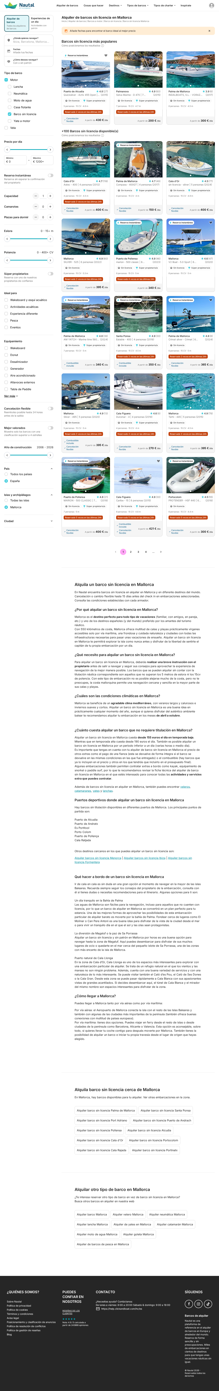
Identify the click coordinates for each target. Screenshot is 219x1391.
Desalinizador (19, 361)
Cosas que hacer (94, 5)
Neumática (20, 93)
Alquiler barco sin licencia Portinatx (155, 1150)
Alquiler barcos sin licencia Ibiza (144, 858)
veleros (185, 786)
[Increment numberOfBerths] (50, 217)
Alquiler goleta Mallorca (138, 1234)
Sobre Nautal (14, 1301)
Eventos (15, 327)
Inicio (64, 21)
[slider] (7, 149)
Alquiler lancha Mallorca (92, 1224)
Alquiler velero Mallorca (128, 1214)
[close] (209, 31)
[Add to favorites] (106, 55)
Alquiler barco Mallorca (92, 1214)
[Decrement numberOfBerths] (36, 217)
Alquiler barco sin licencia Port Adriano (102, 1120)
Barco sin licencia (25, 114)
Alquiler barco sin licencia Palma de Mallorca (106, 1110)
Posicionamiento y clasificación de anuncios (31, 1322)
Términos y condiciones (20, 1313)
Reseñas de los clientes (71, 1312)
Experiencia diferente (24, 313)
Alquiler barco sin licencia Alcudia (149, 1130)
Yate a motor (22, 121)
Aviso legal (13, 1317)
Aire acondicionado (22, 375)
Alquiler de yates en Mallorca (132, 1224)
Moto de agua (23, 100)
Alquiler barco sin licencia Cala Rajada (101, 1150)
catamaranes (83, 791)
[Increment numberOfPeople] (50, 196)
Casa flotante (22, 107)
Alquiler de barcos (67, 5)
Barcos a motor (95, 21)
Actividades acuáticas (24, 306)
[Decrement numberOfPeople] (36, 196)
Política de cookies (17, 1309)
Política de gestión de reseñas (23, 1330)
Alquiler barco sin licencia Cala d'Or (100, 1140)
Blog (9, 1334)
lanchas (108, 791)
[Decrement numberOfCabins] (36, 206)
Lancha (18, 86)
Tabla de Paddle (20, 389)
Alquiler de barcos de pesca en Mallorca (103, 1244)
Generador (17, 368)
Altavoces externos (22, 382)
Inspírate (186, 5)
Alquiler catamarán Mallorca (175, 1224)
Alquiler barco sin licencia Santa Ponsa (166, 1110)
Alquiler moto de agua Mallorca (97, 1234)
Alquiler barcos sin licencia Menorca (98, 858)
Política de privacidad (19, 1305)
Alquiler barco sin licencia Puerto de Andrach (162, 1120)
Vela (13, 127)
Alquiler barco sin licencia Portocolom (153, 1140)
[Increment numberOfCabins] (50, 206)
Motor (14, 80)
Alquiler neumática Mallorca (167, 1214)
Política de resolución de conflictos (26, 1326)
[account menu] (211, 5)
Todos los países (21, 474)
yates (96, 791)
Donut (14, 355)
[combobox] (31, 42)
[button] (85, 85)
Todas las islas (19, 500)
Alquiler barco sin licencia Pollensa (99, 1130)
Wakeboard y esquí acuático (28, 300)
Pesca (14, 320)
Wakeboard (17, 348)
